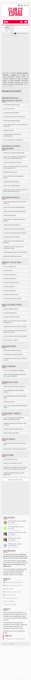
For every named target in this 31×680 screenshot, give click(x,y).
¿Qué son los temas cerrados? (10, 295)
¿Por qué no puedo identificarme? (11, 121)
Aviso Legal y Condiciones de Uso (13, 582)
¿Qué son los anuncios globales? (11, 283)
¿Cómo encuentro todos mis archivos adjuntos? (15, 449)
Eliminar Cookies (8, 589)
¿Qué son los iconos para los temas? (12, 299)
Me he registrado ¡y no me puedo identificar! (14, 117)
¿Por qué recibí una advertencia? (11, 237)
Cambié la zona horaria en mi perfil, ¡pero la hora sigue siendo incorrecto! (15, 167)
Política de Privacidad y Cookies (13, 585)
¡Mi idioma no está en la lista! (10, 172)
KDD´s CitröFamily (9, 601)
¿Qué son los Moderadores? (10, 313)
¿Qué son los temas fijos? (9, 291)
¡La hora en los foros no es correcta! (12, 162)
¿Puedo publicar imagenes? (10, 279)
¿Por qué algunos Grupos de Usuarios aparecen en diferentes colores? (15, 331)
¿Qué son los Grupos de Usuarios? (11, 317)
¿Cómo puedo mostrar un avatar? (11, 182)
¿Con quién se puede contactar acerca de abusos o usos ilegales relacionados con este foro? (15, 468)
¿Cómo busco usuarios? (9, 402)
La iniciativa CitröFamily (10, 604)
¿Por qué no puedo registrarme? (11, 113)
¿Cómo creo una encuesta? (9, 215)
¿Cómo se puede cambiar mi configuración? (13, 153)
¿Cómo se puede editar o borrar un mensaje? (14, 207)
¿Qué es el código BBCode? (9, 267)
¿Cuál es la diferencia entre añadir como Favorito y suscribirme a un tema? (13, 418)
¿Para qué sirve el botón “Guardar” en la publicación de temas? (13, 247)
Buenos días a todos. (15, 538)
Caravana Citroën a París (10, 598)
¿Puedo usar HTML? (8, 271)
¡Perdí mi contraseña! (8, 130)
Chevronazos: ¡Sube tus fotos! (12, 592)
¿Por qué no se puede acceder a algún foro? (14, 229)
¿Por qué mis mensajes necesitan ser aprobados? (15, 252)
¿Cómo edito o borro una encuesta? (12, 225)
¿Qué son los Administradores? (11, 309)
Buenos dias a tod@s (15, 544)
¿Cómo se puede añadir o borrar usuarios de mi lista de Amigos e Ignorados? (14, 375)
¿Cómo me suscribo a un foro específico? (13, 429)
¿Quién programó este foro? (10, 459)
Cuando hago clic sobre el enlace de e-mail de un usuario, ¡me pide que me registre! (15, 190)
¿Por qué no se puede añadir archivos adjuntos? (15, 233)
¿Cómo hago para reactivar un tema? (12, 256)
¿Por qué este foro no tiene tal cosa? (12, 463)
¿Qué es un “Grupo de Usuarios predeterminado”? (15, 336)
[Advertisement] (15, 54)
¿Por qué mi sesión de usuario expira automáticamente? (12, 135)
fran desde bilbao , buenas (17, 526)
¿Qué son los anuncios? (9, 287)
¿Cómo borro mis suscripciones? (11, 433)
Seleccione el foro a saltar (15, 479)
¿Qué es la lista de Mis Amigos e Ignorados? (13, 370)
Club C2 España (15, 12)
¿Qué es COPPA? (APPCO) (9, 109)
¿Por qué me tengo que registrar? (11, 105)
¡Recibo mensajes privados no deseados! (13, 354)
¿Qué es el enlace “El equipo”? (10, 340)
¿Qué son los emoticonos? (9, 275)
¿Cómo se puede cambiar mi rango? (11, 186)
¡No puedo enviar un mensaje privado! (12, 350)
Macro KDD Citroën (10, 595)
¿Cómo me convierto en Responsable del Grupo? (15, 326)
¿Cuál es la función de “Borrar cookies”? (13, 140)
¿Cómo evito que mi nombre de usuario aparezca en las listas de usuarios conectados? (15, 157)
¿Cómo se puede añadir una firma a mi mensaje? (14, 211)
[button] (21, 21)
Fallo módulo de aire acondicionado (19, 521)
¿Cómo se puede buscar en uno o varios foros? (14, 386)
